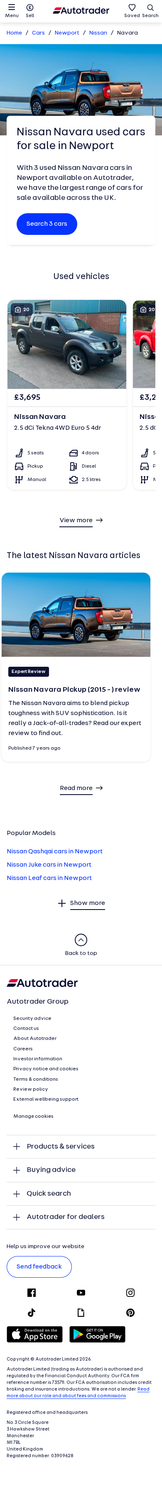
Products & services (61, 1147)
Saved (132, 15)
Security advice (32, 1018)
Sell (30, 15)
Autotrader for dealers (66, 1217)
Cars (38, 33)
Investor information (37, 1059)
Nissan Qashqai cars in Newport (55, 851)
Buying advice (51, 1170)
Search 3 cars (47, 224)
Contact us (26, 1028)
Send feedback (39, 1267)
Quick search (49, 1194)
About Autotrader (34, 1038)
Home (14, 33)
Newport (67, 33)
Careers (23, 1049)
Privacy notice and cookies (46, 1069)
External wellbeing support (46, 1099)
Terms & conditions (35, 1079)
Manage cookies (33, 1116)
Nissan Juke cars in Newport (49, 865)
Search (150, 15)
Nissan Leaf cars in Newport (49, 878)
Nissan (98, 33)
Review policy (30, 1089)
